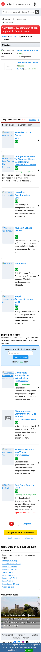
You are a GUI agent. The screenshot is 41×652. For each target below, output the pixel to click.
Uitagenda (8, 22)
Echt (16, 138)
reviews (20, 69)
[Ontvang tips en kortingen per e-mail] (27, 642)
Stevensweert (25, 419)
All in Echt (20, 263)
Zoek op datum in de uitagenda (20, 538)
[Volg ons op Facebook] (15, 642)
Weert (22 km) (8, 587)
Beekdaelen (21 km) (10, 584)
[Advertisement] (20, 95)
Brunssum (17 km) (9, 578)
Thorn (22, 455)
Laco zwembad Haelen (27, 63)
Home (4, 36)
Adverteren (6, 635)
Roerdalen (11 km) (9, 567)
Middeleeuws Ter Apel (27, 50)
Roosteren (25, 165)
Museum (32, 120)
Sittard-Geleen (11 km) (11, 564)
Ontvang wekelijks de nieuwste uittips (20, 349)
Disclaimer (17, 638)
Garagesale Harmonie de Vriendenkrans (22, 375)
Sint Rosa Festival (25, 485)
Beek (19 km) (7, 581)
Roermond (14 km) (9, 570)
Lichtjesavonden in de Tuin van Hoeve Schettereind (25, 159)
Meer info (19, 650)
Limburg (12, 36)
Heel (22, 381)
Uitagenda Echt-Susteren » (20, 532)
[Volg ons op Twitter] (19, 642)
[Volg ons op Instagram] (23, 642)
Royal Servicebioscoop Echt (24, 299)
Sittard (17, 488)
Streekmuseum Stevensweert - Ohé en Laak (25, 414)
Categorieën (20, 19)
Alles (24, 120)
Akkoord (28, 650)
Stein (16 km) (7, 572)
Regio (7, 19)
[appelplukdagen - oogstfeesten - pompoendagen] (20, 628)
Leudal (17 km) (8, 575)
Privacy (26, 638)
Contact (35, 635)
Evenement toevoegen (21, 635)
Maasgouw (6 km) (9, 561)
